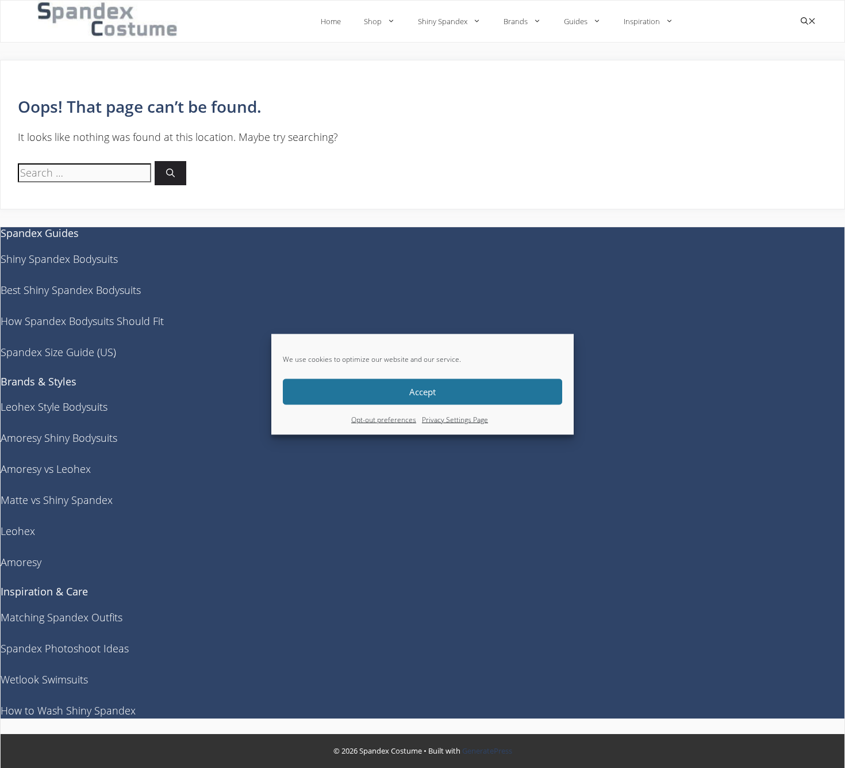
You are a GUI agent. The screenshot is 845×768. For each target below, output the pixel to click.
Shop (373, 21)
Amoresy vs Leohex (46, 469)
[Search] (170, 173)
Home (331, 21)
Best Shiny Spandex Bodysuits (71, 290)
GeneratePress (487, 751)
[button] (808, 21)
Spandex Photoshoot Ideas (65, 648)
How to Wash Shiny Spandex (68, 710)
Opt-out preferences (383, 419)
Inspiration (642, 21)
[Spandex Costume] (111, 21)
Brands (516, 21)
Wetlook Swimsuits (44, 679)
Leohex (18, 531)
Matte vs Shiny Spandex (57, 500)
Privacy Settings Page (455, 419)
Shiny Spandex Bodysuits (59, 259)
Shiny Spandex (442, 21)
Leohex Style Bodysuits (54, 407)
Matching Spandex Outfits (61, 617)
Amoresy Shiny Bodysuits (59, 438)
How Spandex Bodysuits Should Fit (82, 321)
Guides (575, 21)
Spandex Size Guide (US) (58, 352)
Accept (422, 392)
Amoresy (21, 562)
